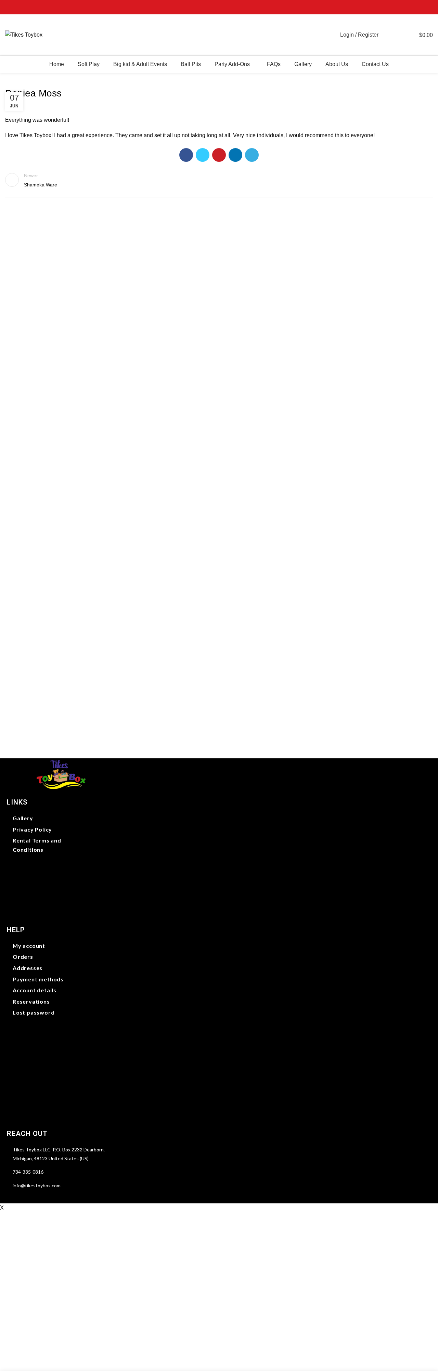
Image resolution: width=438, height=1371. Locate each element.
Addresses (27, 968)
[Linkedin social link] (421, 7)
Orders (23, 956)
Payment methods (38, 979)
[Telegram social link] (429, 7)
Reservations (31, 1001)
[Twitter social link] (405, 7)
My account (29, 945)
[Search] (387, 35)
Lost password (33, 1012)
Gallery (23, 818)
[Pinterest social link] (413, 7)
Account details (34, 990)
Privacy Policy (32, 829)
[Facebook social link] (397, 7)
